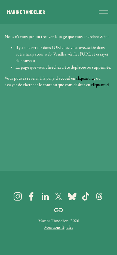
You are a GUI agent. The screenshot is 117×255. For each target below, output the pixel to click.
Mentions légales (58, 227)
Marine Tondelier (26, 12)
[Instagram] (17, 196)
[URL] (58, 210)
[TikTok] (85, 196)
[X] (58, 196)
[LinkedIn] (45, 196)
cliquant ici (85, 78)
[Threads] (99, 196)
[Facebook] (31, 196)
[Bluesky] (72, 196)
